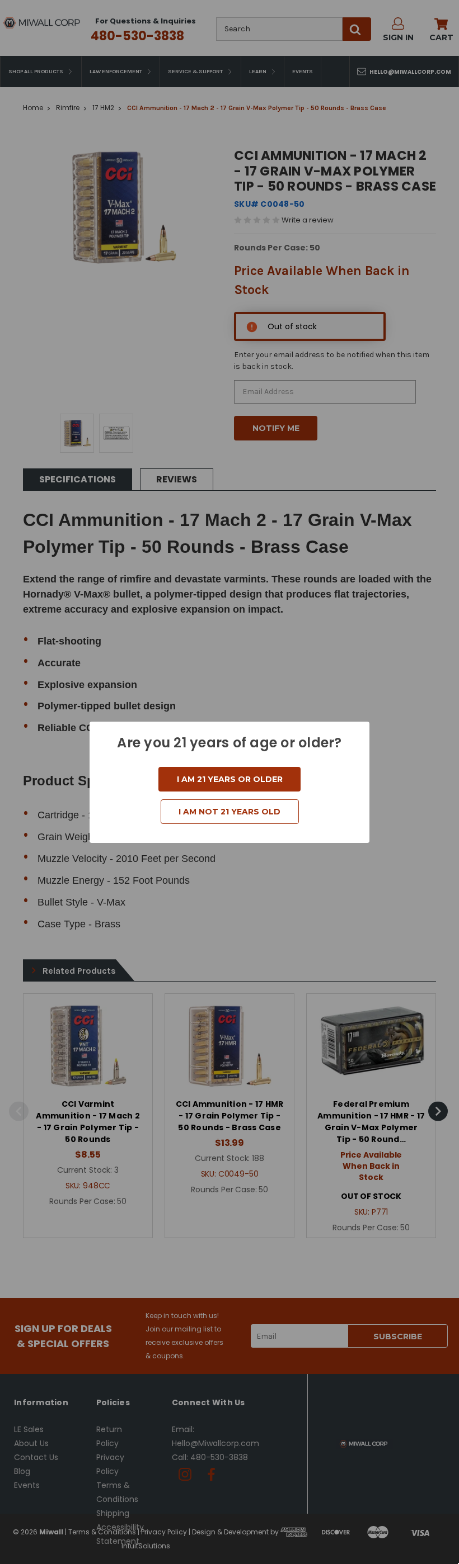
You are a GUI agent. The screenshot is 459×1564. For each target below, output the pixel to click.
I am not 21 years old (229, 812)
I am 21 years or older (230, 779)
